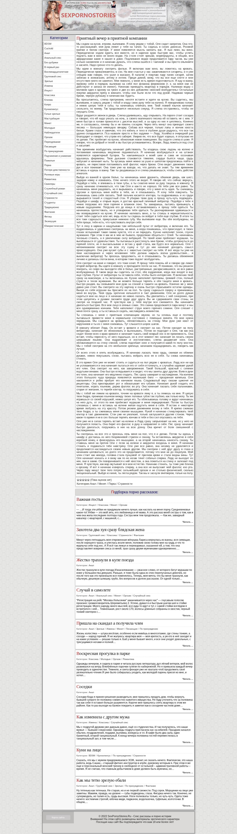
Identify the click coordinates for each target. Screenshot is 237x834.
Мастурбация (51, 118)
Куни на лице (88, 750)
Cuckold (48, 48)
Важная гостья (89, 499)
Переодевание (52, 141)
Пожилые (49, 160)
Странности (50, 198)
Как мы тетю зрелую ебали (101, 780)
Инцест (48, 90)
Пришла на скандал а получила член (109, 623)
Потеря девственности (57, 169)
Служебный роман (54, 188)
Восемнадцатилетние (56, 71)
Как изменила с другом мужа (102, 717)
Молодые (49, 127)
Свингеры (49, 183)
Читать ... (188, 522)
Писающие (50, 146)
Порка (47, 165)
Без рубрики (51, 62)
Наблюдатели (52, 132)
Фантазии (49, 212)
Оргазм (48, 137)
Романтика (50, 179)
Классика (49, 95)
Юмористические (54, 226)
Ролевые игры (52, 174)
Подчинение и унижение (57, 155)
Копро (47, 104)
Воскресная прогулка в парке (103, 653)
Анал (47, 53)
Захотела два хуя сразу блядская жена (110, 529)
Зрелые (48, 81)
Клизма (48, 99)
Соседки (84, 686)
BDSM (47, 43)
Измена (48, 85)
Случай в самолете (93, 590)
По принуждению (53, 151)
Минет (47, 123)
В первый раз (51, 67)
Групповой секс (52, 76)
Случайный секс (53, 193)
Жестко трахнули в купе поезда (105, 560)
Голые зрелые (52, 113)
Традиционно (51, 207)
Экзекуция (50, 221)
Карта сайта (58, 817)
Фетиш (48, 216)
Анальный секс (52, 57)
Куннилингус (51, 109)
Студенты (49, 202)
